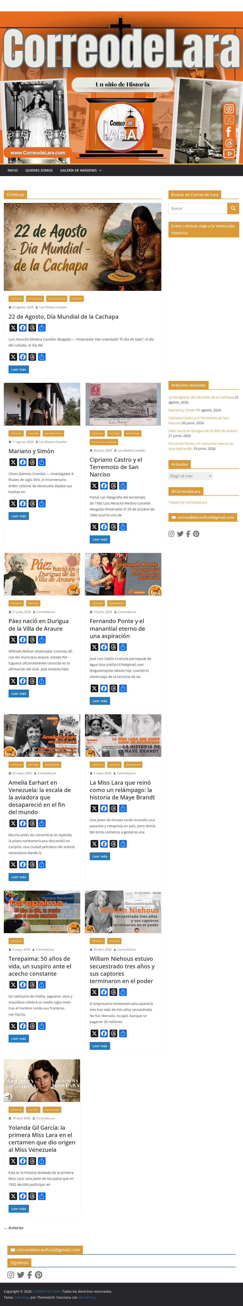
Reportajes (133, 433)
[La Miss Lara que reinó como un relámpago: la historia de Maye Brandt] (123, 735)
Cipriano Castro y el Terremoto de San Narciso (116, 467)
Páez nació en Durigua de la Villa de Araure (39, 624)
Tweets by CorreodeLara (187, 502)
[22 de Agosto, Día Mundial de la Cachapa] (82, 247)
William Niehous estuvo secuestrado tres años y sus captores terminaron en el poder (122, 970)
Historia (76, 298)
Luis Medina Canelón (53, 307)
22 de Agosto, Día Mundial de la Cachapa (64, 316)
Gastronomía (56, 298)
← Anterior (14, 1227)
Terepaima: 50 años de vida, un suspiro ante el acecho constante (40, 966)
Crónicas (16, 298)
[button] (99, 170)
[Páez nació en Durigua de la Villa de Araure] (42, 574)
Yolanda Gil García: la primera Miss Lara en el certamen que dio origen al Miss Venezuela (42, 1139)
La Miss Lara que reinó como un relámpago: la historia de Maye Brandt (122, 789)
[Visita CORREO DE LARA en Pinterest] (196, 535)
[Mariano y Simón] (42, 404)
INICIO (13, 170)
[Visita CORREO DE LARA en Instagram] (171, 535)
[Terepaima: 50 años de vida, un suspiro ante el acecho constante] (42, 912)
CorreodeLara (46, 612)
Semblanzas (116, 603)
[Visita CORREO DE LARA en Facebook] (188, 535)
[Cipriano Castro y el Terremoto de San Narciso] (123, 404)
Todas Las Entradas (104, 442)
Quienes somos (39, 170)
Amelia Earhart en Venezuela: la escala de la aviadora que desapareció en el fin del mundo (40, 797)
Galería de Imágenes (78, 170)
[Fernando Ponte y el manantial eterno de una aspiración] (123, 574)
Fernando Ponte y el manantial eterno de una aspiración (117, 628)
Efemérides (35, 298)
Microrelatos (53, 433)
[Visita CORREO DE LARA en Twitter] (180, 535)
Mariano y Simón (31, 451)
